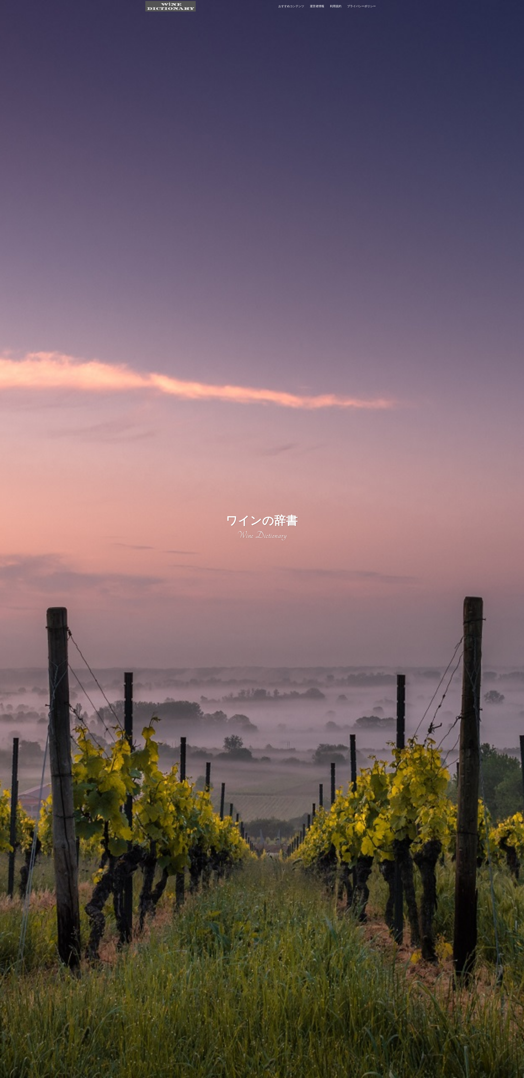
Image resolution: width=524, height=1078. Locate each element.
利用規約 (335, 6)
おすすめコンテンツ (291, 6)
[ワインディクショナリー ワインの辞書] (170, 6)
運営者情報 (317, 6)
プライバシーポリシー (361, 6)
